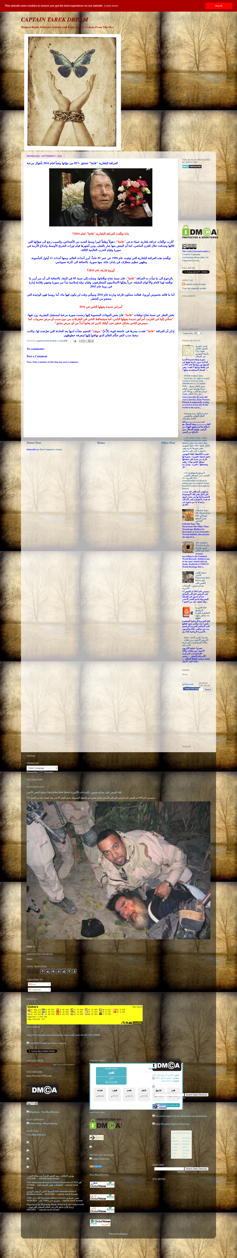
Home (101, 442)
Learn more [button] (111, 5)
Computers (176, 1144)
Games (174, 1147)
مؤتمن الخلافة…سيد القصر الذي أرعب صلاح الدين (51, 1175)
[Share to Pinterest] (92, 341)
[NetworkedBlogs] (188, 687)
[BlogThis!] (83, 341)
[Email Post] (74, 340)
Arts (173, 1137)
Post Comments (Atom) (51, 449)
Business (175, 1141)
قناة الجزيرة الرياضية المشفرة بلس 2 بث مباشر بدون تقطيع (202, 613)
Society (185, 1153)
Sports (184, 1156)
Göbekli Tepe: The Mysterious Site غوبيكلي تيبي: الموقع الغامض (202, 516)
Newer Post (34, 442)
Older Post (168, 442)
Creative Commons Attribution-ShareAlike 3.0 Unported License (195, 257)
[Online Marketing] (99, 1158)
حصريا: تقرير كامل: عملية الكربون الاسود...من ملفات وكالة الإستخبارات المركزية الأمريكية (195, 641)
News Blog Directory (36, 1134)
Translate (48, 772)
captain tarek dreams (195, 284)
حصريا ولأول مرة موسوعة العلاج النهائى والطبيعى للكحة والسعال (195, 416)
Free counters (33, 1026)
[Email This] (80, 341)
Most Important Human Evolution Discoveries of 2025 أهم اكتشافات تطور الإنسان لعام (54, 1184)
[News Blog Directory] (95, 1166)
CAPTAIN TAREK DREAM (54, 19)
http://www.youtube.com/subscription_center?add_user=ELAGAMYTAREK (63, 1035)
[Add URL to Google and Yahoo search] (179, 1116)
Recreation (186, 1137)
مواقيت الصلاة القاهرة (96, 1112)
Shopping (186, 1150)
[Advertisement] (209, 196)
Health (174, 1150)
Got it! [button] (218, 6)
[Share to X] (86, 341)
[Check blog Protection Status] (192, 167)
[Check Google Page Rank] (32, 1104)
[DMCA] (200, 237)
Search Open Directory (181, 1132)
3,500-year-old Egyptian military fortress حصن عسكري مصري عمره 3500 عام (53, 1199)
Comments (35, 989)
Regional (185, 1144)
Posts (33, 984)
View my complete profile (194, 288)
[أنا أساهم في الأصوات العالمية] (102, 1187)
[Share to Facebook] (89, 341)
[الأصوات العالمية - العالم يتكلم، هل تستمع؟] (100, 1225)
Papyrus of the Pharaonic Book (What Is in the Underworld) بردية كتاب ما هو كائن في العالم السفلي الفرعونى (55, 1206)
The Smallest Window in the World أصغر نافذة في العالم (202, 546)
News (174, 1156)
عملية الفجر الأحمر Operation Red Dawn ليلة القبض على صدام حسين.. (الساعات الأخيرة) (196, 580)
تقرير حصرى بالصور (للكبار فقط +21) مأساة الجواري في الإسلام (202, 351)
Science (185, 1147)
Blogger (124, 1233)
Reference (186, 1141)
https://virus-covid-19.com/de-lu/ (63, 1065)
